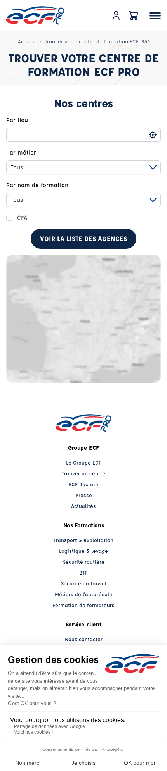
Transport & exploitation (83, 540)
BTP (83, 572)
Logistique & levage (83, 550)
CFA (22, 217)
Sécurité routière (83, 561)
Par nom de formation (37, 185)
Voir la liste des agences (83, 238)
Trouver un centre (83, 473)
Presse (83, 495)
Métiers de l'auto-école (83, 594)
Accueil (27, 41)
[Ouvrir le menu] (155, 15)
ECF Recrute (83, 484)
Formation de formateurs (84, 605)
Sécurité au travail (83, 583)
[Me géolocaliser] (153, 135)
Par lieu (17, 120)
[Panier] (133, 15)
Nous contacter (84, 639)
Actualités (83, 506)
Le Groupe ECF (83, 462)
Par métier (21, 152)
